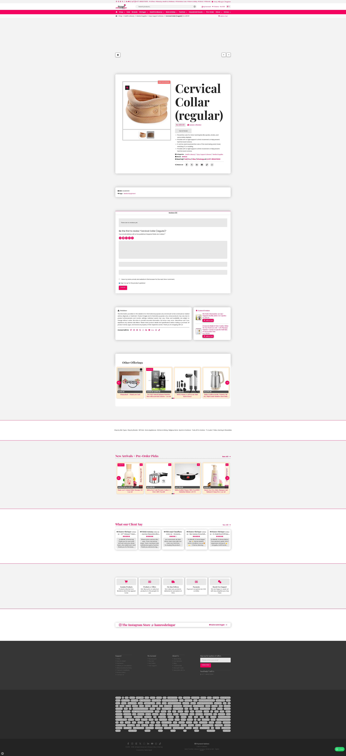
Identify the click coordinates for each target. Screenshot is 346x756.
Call (185, 159)
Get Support (153, 666)
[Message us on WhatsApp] (131, 1)
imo (189, 159)
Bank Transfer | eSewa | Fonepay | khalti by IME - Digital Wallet (202, 749)
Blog (175, 663)
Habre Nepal (148, 750)
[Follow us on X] (123, 1)
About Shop (177, 659)
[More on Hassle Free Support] (220, 582)
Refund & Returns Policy (124, 668)
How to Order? (121, 661)
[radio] (120, 238)
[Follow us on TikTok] (133, 1)
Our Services (178, 661)
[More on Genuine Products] (126, 582)
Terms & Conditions (123, 670)
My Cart (151, 661)
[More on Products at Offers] (150, 582)
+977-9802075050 (214, 159)
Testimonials (178, 666)
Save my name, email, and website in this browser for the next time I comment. (148, 279)
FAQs (118, 659)
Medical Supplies (142, 16)
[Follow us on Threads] (120, 1)
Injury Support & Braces (156, 16)
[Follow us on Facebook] (116, 1)
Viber (194, 159)
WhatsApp (200, 159)
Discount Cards (178, 668)
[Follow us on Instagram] (118, 1)
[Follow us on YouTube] (129, 1)
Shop (120, 16)
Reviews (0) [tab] (173, 213)
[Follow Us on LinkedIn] (127, 1)
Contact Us (120, 675)
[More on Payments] (196, 582)
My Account (153, 659)
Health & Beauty (129, 16)
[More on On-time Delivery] (173, 582)
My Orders (152, 663)
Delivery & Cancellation (124, 666)
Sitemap (160, 747)
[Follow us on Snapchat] (125, 1)
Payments (120, 663)
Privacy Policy (121, 672)
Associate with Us (179, 670)
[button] (218, 7)
